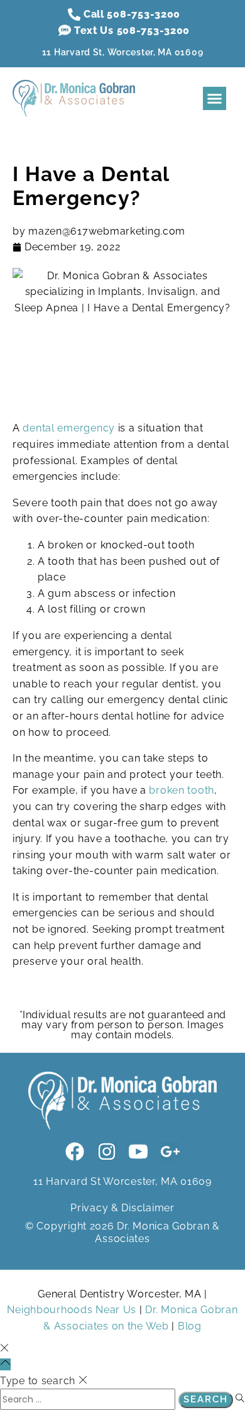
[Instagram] (106, 1151)
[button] (215, 99)
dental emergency (69, 428)
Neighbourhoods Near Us (71, 1310)
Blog (190, 1326)
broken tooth (181, 790)
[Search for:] (89, 1399)
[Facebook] (74, 1151)
